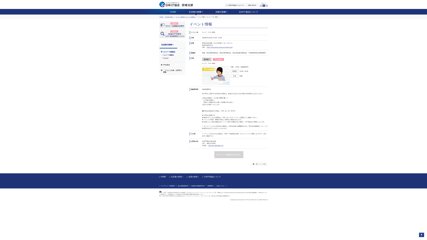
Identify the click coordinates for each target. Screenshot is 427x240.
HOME (163, 177)
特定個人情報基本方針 (198, 186)
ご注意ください (220, 186)
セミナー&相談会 (168, 55)
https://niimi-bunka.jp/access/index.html (220, 47)
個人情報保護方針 (183, 186)
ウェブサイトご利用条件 (167, 186)
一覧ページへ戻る (260, 164)
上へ (421, 235)
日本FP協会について (212, 177)
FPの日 (166, 58)
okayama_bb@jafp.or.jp (215, 145)
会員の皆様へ (193, 177)
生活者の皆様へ (177, 177)
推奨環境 (210, 186)
